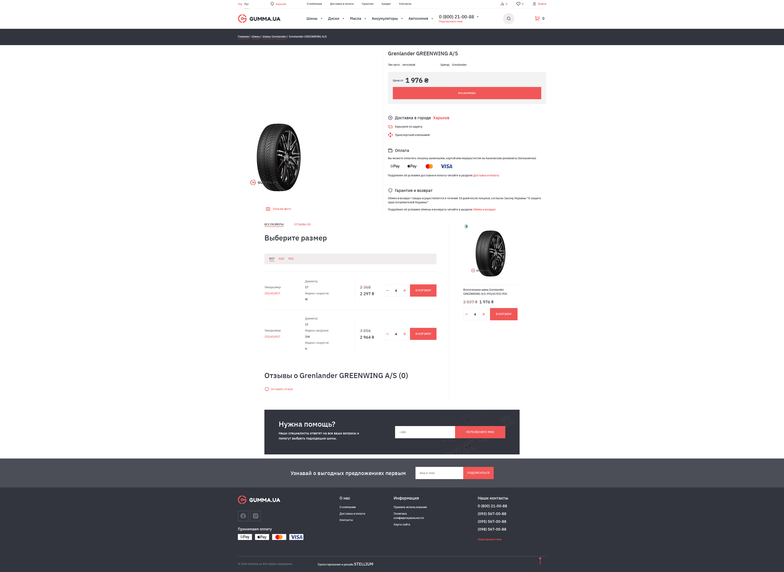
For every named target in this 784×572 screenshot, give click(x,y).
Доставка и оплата (342, 4)
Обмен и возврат (484, 209)
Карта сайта (402, 524)
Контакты (405, 4)
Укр (240, 4)
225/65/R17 (272, 336)
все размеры (467, 93)
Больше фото (282, 209)
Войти (542, 4)
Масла (355, 18)
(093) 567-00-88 (492, 513)
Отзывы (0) (302, 224)
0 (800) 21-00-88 (492, 506)
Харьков (281, 4)
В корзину (423, 290)
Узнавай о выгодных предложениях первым (348, 473)
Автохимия (418, 18)
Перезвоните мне (451, 21)
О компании (314, 4)
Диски (333, 18)
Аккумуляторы (385, 18)
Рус (246, 4)
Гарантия (367, 4)
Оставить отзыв (282, 389)
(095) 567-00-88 (492, 521)
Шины (311, 18)
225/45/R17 (272, 293)
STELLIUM (363, 563)
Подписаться (478, 473)
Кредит (386, 4)
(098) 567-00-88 (492, 529)
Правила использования (410, 507)
